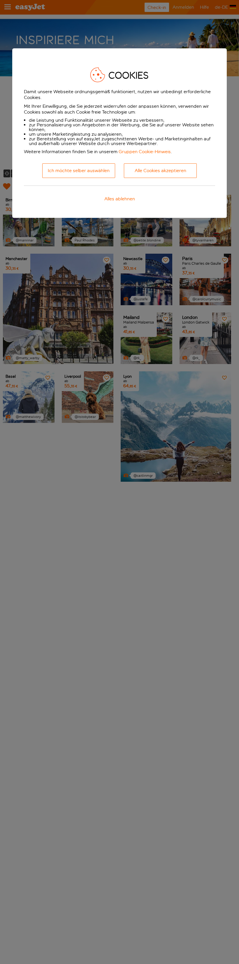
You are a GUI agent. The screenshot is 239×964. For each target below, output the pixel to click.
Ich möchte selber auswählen (79, 170)
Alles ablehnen (119, 199)
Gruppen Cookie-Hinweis (145, 151)
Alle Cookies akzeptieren (160, 170)
